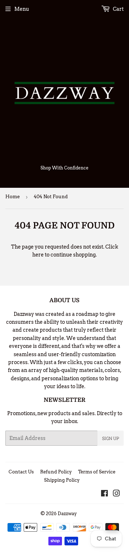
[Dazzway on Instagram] (116, 494)
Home (12, 196)
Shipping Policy (62, 480)
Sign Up (110, 438)
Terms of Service (96, 471)
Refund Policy (56, 471)
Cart (118, 9)
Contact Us (21, 471)
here (38, 255)
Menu (21, 9)
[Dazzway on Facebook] (104, 494)
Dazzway (67, 513)
